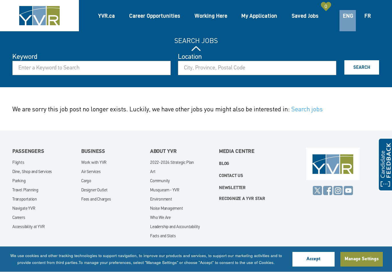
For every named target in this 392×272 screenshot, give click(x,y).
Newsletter (232, 188)
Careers (18, 218)
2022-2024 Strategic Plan (172, 163)
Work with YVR (93, 163)
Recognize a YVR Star (242, 199)
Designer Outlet (94, 190)
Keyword (24, 57)
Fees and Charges (96, 199)
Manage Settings (362, 259)
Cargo (86, 181)
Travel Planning (25, 190)
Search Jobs (196, 40)
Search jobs (307, 109)
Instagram (338, 190)
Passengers (28, 151)
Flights (18, 163)
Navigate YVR (23, 209)
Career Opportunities (154, 16)
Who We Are (160, 218)
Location (190, 57)
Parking (19, 181)
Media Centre (237, 151)
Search (361, 67)
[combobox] (257, 68)
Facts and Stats (163, 236)
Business (93, 151)
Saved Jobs (305, 16)
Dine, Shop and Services (32, 172)
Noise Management (166, 209)
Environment (161, 199)
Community (160, 181)
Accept (313, 259)
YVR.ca (106, 16)
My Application (259, 16)
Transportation (24, 199)
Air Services (90, 172)
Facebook (327, 190)
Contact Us (231, 176)
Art (152, 172)
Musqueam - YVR (164, 190)
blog (224, 164)
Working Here (211, 16)
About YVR (163, 151)
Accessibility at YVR (28, 227)
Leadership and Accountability (175, 227)
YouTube (348, 190)
